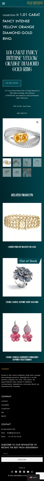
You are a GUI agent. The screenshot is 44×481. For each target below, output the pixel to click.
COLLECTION (5, 409)
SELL (2, 412)
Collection (9, 15)
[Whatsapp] (32, 472)
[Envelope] (28, 472)
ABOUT (3, 416)
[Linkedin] (20, 472)
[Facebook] (16, 472)
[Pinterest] (24, 472)
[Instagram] (12, 472)
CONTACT (4, 401)
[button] (3, 3)
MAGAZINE (5, 405)
